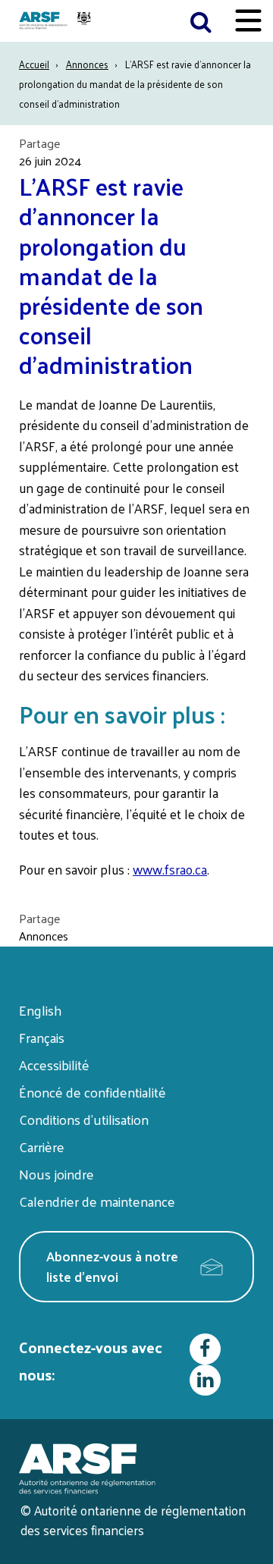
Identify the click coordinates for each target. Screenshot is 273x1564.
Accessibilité (54, 1064)
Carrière (41, 1146)
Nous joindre (56, 1173)
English (40, 1009)
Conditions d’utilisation (84, 1119)
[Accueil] (57, 21)
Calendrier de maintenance (97, 1201)
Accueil (34, 64)
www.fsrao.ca (170, 869)
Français (41, 1037)
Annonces (87, 64)
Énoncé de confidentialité (92, 1091)
